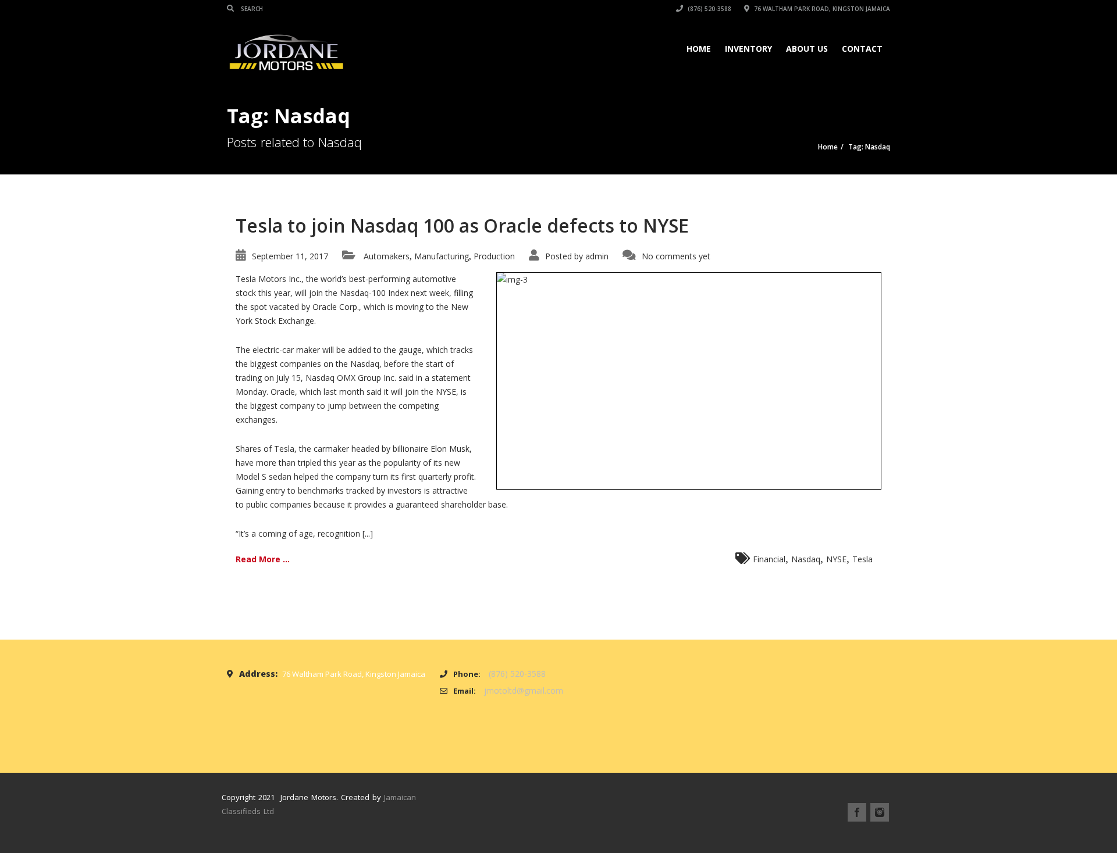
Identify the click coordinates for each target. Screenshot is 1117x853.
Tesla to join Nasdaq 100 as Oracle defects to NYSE (462, 225)
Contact (862, 48)
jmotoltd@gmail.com (523, 690)
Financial (769, 559)
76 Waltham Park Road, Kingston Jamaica (821, 9)
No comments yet (676, 256)
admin (597, 256)
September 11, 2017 (290, 256)
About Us (807, 48)
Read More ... (263, 559)
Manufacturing (441, 256)
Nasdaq (805, 559)
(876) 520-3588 (708, 9)
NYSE (836, 559)
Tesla (862, 559)
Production (494, 256)
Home (698, 48)
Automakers (387, 256)
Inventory (748, 48)
